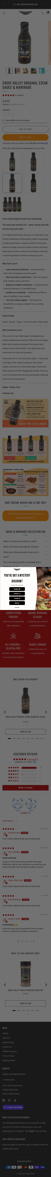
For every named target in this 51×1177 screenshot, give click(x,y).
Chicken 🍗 (16, 594)
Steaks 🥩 (17, 598)
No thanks (17, 607)
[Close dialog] (50, 568)
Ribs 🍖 (17, 603)
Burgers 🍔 (17, 589)
